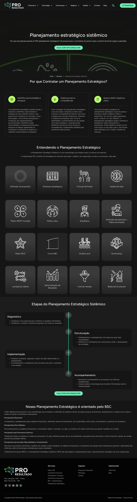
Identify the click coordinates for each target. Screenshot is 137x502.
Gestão (85, 5)
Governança (60, 5)
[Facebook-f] (6, 485)
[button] (113, 6)
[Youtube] (13, 485)
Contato (97, 5)
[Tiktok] (20, 485)
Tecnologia (46, 5)
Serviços (59, 76)
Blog (105, 5)
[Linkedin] (17, 485)
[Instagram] (9, 485)
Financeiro (32, 5)
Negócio (74, 5)
